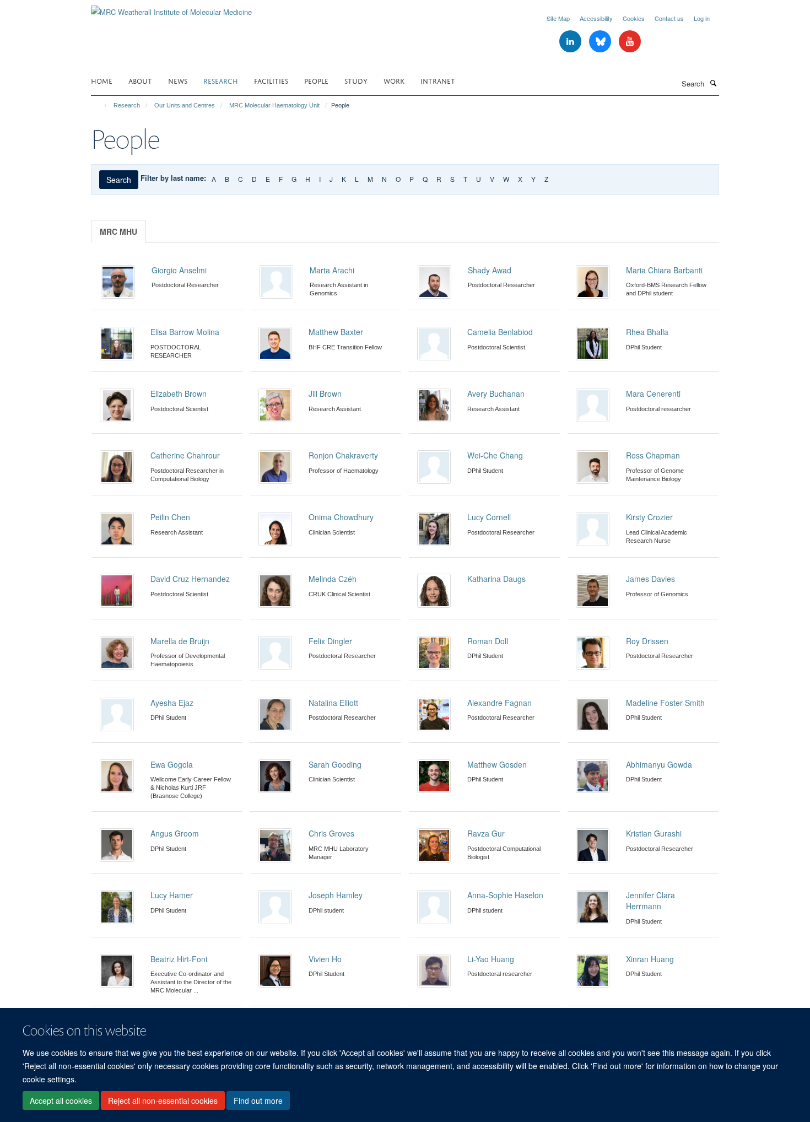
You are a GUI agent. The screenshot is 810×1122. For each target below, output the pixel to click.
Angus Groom (174, 833)
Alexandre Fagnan (499, 702)
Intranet (437, 80)
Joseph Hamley (336, 894)
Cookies (634, 18)
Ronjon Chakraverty (343, 455)
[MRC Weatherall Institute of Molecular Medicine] (171, 8)
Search (118, 179)
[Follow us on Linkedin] (571, 41)
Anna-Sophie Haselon (505, 894)
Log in (702, 18)
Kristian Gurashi (654, 833)
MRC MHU (118, 231)
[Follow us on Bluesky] (601, 41)
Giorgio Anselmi (179, 270)
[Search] (713, 83)
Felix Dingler (330, 640)
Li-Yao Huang (490, 958)
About (140, 80)
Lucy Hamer (171, 894)
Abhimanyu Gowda (659, 764)
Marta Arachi (332, 270)
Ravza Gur (486, 833)
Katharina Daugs (496, 578)
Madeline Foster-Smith (665, 702)
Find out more (258, 1100)
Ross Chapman (653, 455)
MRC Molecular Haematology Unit (274, 105)
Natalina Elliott (333, 702)
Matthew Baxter (336, 331)
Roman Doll (487, 640)
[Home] (100, 105)
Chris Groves (331, 833)
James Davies (650, 578)
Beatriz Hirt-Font (179, 958)
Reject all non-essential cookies (163, 1100)
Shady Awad (489, 270)
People (316, 80)
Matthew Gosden (497, 764)
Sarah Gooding (335, 764)
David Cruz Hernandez (190, 578)
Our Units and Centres (184, 105)
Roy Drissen (647, 640)
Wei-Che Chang (495, 455)
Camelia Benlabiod (500, 331)
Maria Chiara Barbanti (664, 270)
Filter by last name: (173, 177)
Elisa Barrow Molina (184, 331)
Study (356, 80)
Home (101, 80)
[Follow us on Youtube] (630, 41)
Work (394, 80)
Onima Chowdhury (341, 516)
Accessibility (596, 18)
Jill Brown (325, 393)
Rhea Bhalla (647, 331)
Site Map (558, 18)
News (177, 80)
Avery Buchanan (496, 393)
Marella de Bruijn (179, 640)
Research (220, 80)
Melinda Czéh (333, 578)
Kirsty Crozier (649, 516)
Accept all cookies (61, 1100)
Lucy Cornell (489, 516)
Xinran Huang (650, 958)
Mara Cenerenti (653, 393)
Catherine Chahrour (185, 455)
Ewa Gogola (171, 764)
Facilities (271, 80)
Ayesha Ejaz (171, 702)
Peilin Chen (170, 516)
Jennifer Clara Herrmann (650, 900)
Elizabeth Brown (178, 393)
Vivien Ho (325, 958)
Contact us (669, 18)
